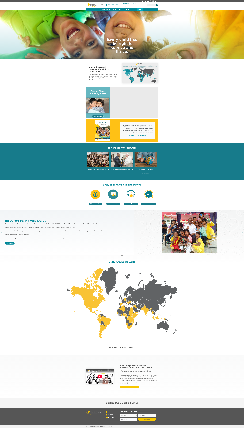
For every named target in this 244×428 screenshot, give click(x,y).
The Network (106, 9)
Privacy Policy (110, 426)
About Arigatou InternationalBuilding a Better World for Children (136, 367)
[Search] (157, 5)
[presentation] (118, 255)
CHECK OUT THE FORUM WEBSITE (137, 135)
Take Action (117, 9)
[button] (127, 4)
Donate (140, 9)
